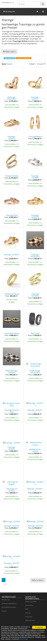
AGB (26, 609)
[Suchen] (43, 4)
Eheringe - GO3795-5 (12, 564)
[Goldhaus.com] (8, 2)
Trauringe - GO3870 (35, 177)
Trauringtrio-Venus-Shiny (11, 411)
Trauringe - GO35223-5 (35, 255)
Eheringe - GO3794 (35, 526)
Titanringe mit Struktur (11, 490)
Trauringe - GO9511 (35, 98)
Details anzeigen (23, 639)
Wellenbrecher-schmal (35, 450)
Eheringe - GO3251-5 (35, 411)
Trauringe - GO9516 (11, 137)
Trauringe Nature (35, 136)
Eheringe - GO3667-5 (35, 490)
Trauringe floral (12, 215)
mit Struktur (9, 58)
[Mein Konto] (43, 11)
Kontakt (4, 611)
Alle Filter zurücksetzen (23, 58)
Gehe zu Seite (37, 580)
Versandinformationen (9, 607)
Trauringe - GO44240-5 (11, 98)
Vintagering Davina (11, 294)
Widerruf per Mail (30, 602)
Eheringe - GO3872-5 (12, 255)
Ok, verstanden (39, 627)
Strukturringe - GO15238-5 (35, 371)
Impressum (28, 617)
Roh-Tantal (35, 333)
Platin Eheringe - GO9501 (11, 371)
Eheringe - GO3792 (11, 526)
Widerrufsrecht (30, 620)
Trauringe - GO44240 (35, 216)
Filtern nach (10, 51)
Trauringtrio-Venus (11, 333)
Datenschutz (29, 605)
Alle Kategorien (10, 11)
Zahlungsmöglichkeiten (9, 603)
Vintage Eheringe (11, 176)
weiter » (6, 584)
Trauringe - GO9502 (11, 448)
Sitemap (27, 613)
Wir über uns (6, 600)
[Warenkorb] (37, 11)
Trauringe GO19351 (35, 295)
